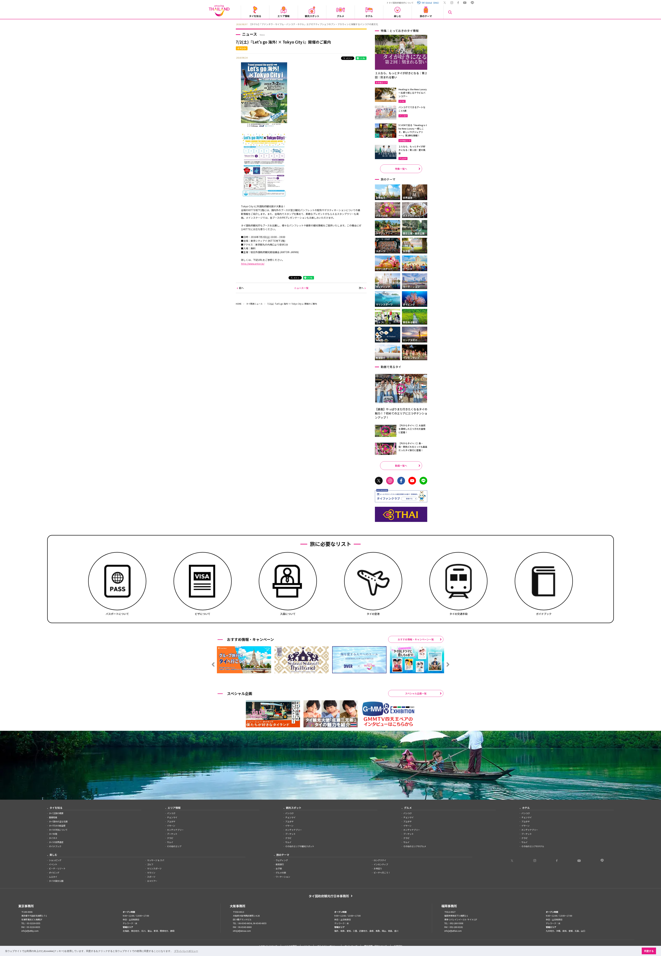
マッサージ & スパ (155, 860)
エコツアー (152, 880)
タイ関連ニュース (254, 303)
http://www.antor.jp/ (252, 263)
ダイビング (54, 872)
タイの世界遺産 (56, 842)
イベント (53, 864)
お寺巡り (378, 868)
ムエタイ (53, 876)
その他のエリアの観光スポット (299, 846)
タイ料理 (53, 833)
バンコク (171, 813)
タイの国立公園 (56, 880)
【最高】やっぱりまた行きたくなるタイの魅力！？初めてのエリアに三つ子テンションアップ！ (401, 413)
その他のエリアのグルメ (414, 846)
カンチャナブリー (175, 829)
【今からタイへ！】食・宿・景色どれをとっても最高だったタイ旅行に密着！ (412, 447)
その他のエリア (174, 846)
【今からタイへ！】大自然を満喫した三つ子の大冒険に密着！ (411, 429)
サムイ (170, 842)
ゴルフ (150, 864)
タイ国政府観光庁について (401, 2)
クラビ (170, 838)
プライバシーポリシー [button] (186, 951)
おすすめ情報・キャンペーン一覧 (416, 639)
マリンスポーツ (154, 868)
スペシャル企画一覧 (416, 693)
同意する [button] (649, 951)
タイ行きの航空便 (57, 825)
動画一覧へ (401, 465)
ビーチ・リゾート (57, 868)
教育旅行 (280, 864)
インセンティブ (381, 864)
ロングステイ (380, 860)
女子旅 (279, 868)
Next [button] (427, 24)
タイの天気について (58, 829)
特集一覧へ (401, 168)
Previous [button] (233, 24)
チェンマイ (172, 817)
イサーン (171, 825)
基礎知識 (53, 817)
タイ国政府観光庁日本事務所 (329, 896)
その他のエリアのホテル (532, 846)
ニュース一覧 (301, 288)
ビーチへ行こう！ (382, 872)
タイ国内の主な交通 (58, 821)
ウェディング (282, 860)
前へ (241, 288)
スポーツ (151, 876)
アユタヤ (171, 821)
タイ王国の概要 (56, 813)
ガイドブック (55, 846)
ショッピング (55, 860)
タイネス (53, 838)
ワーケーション (283, 876)
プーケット (172, 833)
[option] (330, 24)
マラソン (151, 872)
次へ (361, 288)
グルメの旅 (281, 872)
